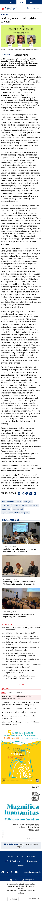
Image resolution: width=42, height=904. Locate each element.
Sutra (10, 692)
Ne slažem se (34, 898)
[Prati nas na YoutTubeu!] (16, 872)
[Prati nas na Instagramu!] (7, 872)
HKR (31, 2)
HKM (11, 2)
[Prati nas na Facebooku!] (2, 872)
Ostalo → (18, 692)
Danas (3, 692)
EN (34, 8)
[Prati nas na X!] (11, 872)
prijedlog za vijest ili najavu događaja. (22, 845)
